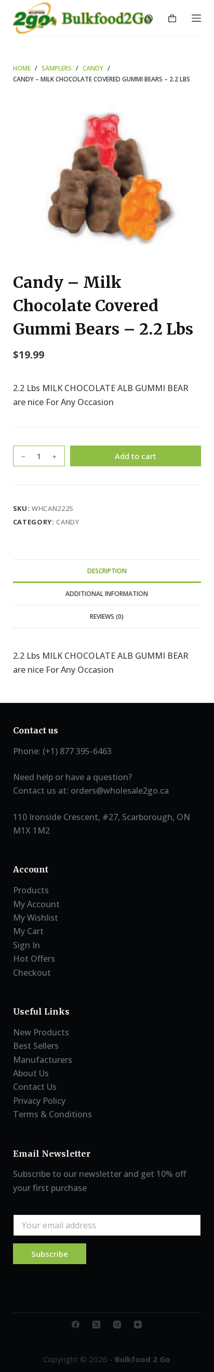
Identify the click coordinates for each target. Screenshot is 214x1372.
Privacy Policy (39, 1100)
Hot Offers (34, 958)
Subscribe (49, 1254)
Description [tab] (107, 570)
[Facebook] (75, 1324)
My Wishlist (35, 917)
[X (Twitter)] (96, 1324)
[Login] (149, 18)
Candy (67, 521)
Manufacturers (42, 1059)
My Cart (28, 931)
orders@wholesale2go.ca (120, 790)
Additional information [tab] (106, 593)
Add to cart (135, 456)
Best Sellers (36, 1045)
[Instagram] (117, 1324)
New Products (41, 1032)
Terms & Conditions (52, 1114)
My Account (36, 904)
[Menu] (196, 18)
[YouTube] (138, 1324)
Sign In (26, 945)
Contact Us (35, 1086)
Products (31, 890)
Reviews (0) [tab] (107, 616)
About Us (31, 1073)
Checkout (32, 972)
